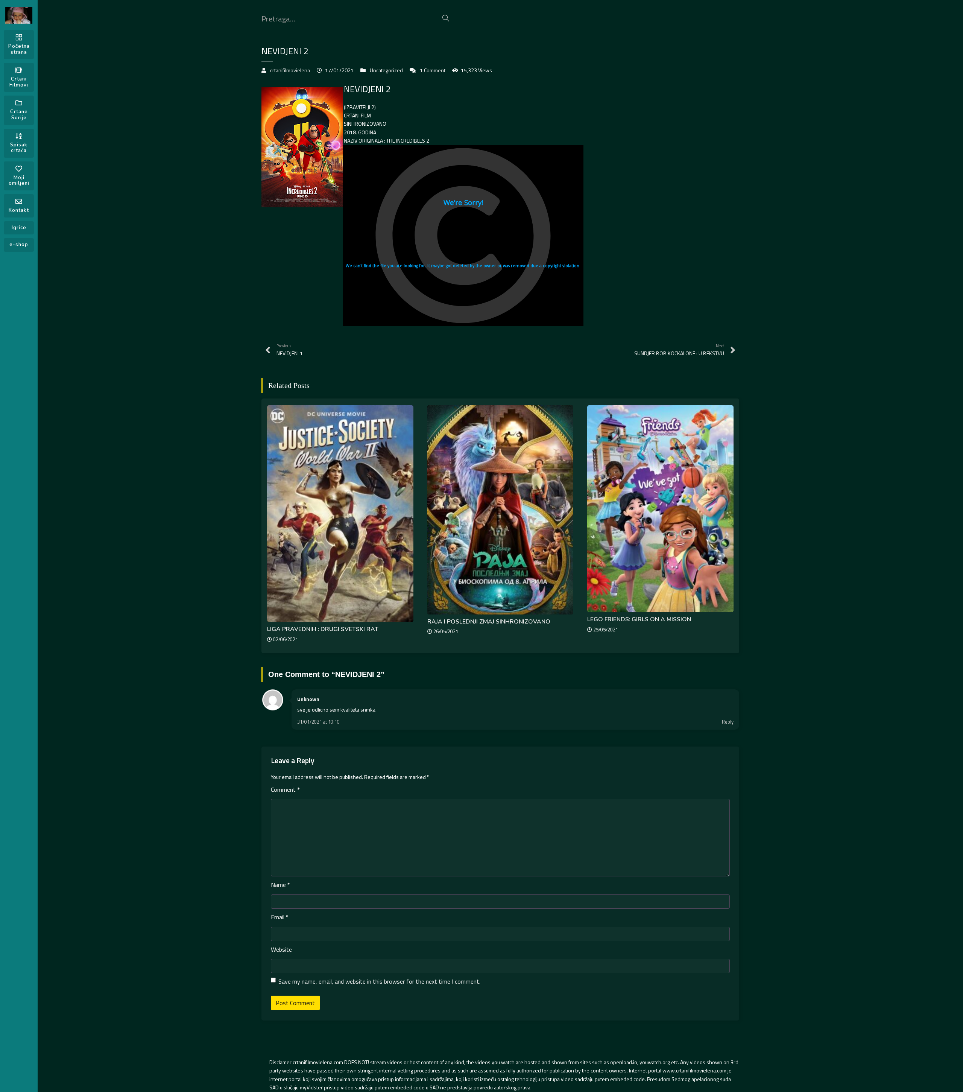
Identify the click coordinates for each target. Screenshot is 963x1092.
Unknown (308, 699)
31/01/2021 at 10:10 (318, 721)
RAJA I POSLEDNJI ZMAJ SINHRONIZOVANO (488, 621)
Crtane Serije (19, 114)
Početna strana (19, 49)
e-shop (18, 244)
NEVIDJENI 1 (289, 349)
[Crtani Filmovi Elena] (19, 15)
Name (280, 884)
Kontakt (19, 210)
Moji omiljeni (19, 180)
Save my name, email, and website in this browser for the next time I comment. (379, 981)
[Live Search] (446, 18)
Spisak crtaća (18, 147)
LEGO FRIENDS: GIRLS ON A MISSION (639, 619)
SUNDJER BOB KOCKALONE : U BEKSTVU (679, 349)
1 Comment (432, 70)
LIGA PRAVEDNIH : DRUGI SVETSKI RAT (322, 629)
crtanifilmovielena (290, 70)
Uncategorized (386, 70)
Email (280, 917)
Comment (285, 789)
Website (281, 949)
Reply (728, 721)
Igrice (19, 227)
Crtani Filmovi (18, 82)
